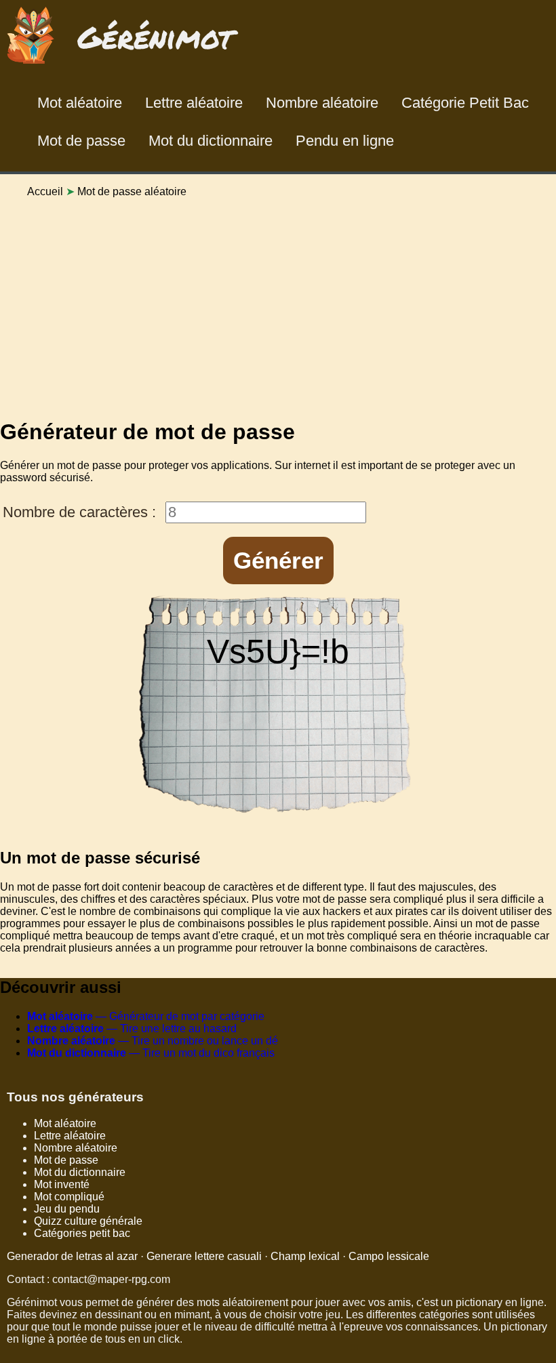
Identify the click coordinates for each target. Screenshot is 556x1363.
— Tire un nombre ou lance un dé (152, 1040)
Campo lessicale (389, 1256)
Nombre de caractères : (79, 512)
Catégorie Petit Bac (465, 102)
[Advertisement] (278, 304)
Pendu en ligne (345, 140)
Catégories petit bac (82, 1233)
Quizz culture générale (88, 1221)
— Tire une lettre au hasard (132, 1028)
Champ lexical (305, 1256)
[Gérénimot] (123, 67)
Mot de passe (81, 140)
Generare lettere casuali (204, 1256)
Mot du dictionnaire (210, 140)
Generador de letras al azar (72, 1256)
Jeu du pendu (67, 1209)
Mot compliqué (69, 1196)
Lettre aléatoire (194, 102)
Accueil (45, 191)
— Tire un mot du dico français (151, 1053)
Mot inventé (62, 1184)
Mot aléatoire (79, 102)
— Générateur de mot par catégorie (145, 1016)
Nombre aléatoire (322, 102)
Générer (278, 560)
